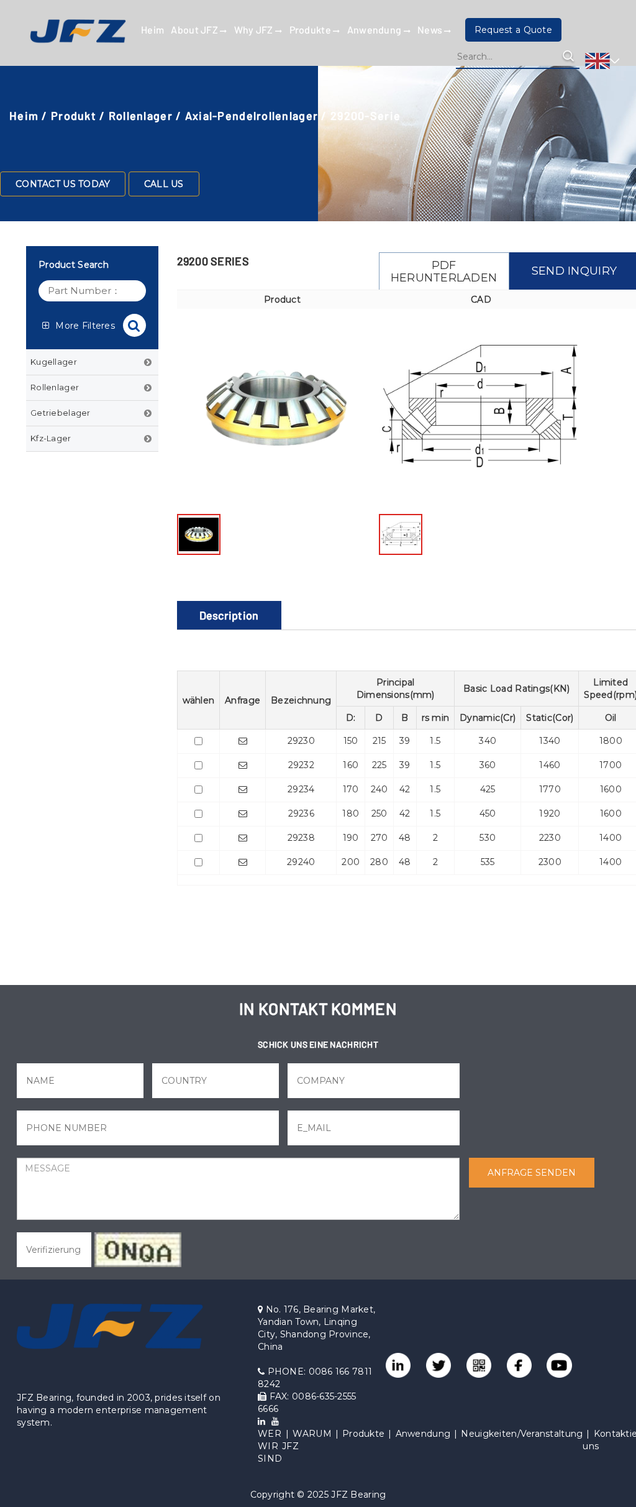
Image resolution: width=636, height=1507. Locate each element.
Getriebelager (60, 413)
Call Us (164, 184)
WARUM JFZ (307, 1440)
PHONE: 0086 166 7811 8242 (315, 1378)
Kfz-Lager (50, 438)
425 (488, 789)
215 (379, 740)
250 (379, 813)
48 (405, 837)
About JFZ (195, 29)
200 (351, 862)
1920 (549, 813)
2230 (550, 837)
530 (487, 837)
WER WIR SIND (270, 1446)
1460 (549, 765)
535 (488, 862)
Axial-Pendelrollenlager (251, 115)
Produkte (311, 29)
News (430, 29)
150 (350, 740)
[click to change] (137, 1249)
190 (351, 837)
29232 (301, 765)
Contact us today (63, 184)
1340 (549, 740)
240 (379, 789)
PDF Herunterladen (444, 272)
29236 (301, 813)
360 (487, 765)
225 (379, 765)
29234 (301, 789)
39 (405, 740)
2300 (549, 862)
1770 (550, 789)
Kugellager (53, 362)
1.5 (435, 740)
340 (487, 740)
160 (350, 765)
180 (350, 813)
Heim (152, 29)
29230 (301, 740)
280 (379, 862)
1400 (610, 837)
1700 (610, 765)
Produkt (73, 115)
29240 (301, 862)
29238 (301, 837)
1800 (610, 740)
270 (379, 837)
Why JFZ (254, 29)
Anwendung (375, 29)
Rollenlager (141, 115)
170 (351, 789)
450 (487, 813)
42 (405, 789)
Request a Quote (513, 29)
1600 (611, 789)
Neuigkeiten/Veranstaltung (522, 1433)
